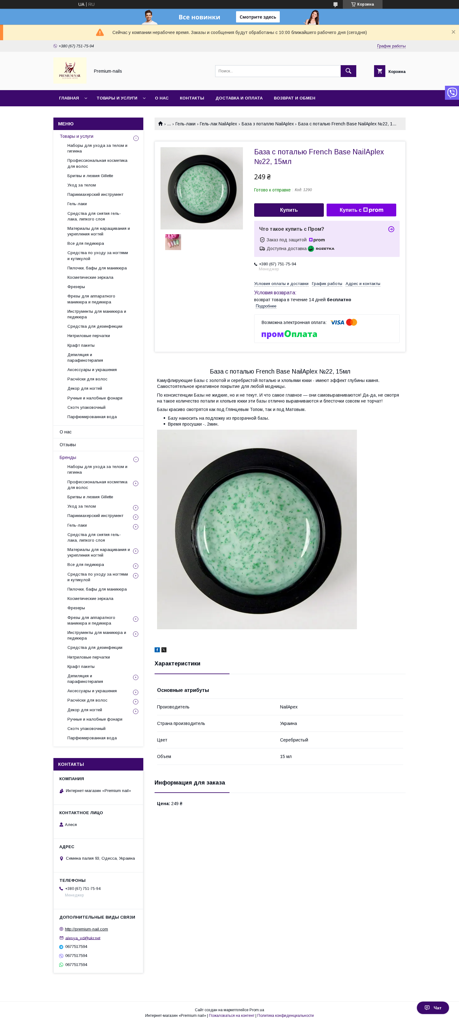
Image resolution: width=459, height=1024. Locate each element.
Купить (289, 210)
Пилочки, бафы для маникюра (97, 268)
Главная (69, 98)
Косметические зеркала (90, 277)
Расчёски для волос (87, 379)
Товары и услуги (116, 98)
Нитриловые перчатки (88, 335)
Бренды (68, 457)
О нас (162, 98)
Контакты (192, 98)
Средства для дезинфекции (94, 326)
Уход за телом (81, 185)
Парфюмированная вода (92, 416)
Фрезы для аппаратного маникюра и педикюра (91, 299)
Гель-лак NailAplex (218, 123)
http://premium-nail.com (86, 929)
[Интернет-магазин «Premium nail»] (69, 82)
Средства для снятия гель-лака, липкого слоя (94, 216)
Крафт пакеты (81, 345)
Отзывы (68, 444)
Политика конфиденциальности (285, 1015)
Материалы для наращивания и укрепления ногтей (98, 231)
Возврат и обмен (294, 98)
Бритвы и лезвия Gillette (90, 175)
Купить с (351, 210)
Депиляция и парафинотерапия (85, 357)
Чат (438, 1007)
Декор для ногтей (84, 388)
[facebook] (157, 650)
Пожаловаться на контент (231, 1015)
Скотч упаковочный (86, 407)
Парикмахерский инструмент (95, 194)
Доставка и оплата (239, 98)
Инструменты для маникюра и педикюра (96, 314)
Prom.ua (256, 1010)
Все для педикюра (85, 243)
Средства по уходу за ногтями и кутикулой (97, 255)
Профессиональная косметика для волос (97, 163)
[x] (163, 650)
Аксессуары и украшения (92, 369)
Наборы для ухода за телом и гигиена (97, 148)
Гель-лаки (185, 123)
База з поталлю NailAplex (268, 123)
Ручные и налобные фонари (94, 398)
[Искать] (348, 71)
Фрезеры (76, 286)
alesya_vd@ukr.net (82, 937)
